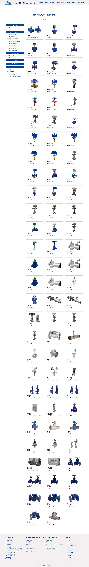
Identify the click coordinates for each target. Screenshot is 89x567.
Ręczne (10, 69)
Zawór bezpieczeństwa (14, 41)
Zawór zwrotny (12, 43)
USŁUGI (62, 2)
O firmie (41, 2)
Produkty (46, 2)
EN (9, 27)
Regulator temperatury (14, 39)
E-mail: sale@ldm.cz (10, 555)
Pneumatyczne (11, 74)
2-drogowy (11, 55)
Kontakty (74, 2)
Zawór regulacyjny (13, 34)
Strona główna (34, 3)
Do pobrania (68, 2)
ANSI (9, 29)
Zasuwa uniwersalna (13, 50)
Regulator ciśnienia (13, 38)
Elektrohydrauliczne (13, 72)
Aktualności (53, 2)
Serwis (58, 2)
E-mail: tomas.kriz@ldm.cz (51, 550)
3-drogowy (11, 57)
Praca (79, 2)
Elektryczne (11, 71)
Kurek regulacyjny (13, 46)
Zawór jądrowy (12, 48)
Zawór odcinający (13, 36)
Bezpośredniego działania (14, 76)
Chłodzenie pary (12, 45)
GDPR (82, 2)
